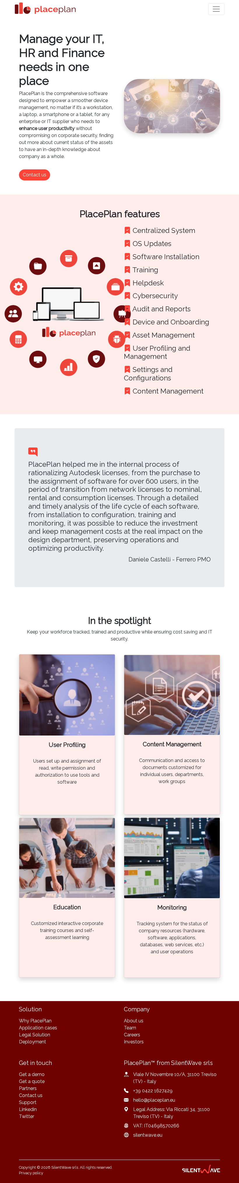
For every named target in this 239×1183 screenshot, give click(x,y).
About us (133, 1021)
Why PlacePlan (35, 1021)
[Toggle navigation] (216, 9)
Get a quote (32, 1081)
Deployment (32, 1042)
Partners (28, 1088)
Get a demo (32, 1074)
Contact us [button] (34, 175)
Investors (134, 1042)
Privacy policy (31, 1173)
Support (27, 1102)
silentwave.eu (147, 1135)
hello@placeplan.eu (154, 1100)
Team (130, 1028)
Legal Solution (34, 1035)
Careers (132, 1035)
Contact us (31, 1095)
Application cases (38, 1028)
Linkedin (28, 1109)
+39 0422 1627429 (153, 1091)
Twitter (26, 1116)
